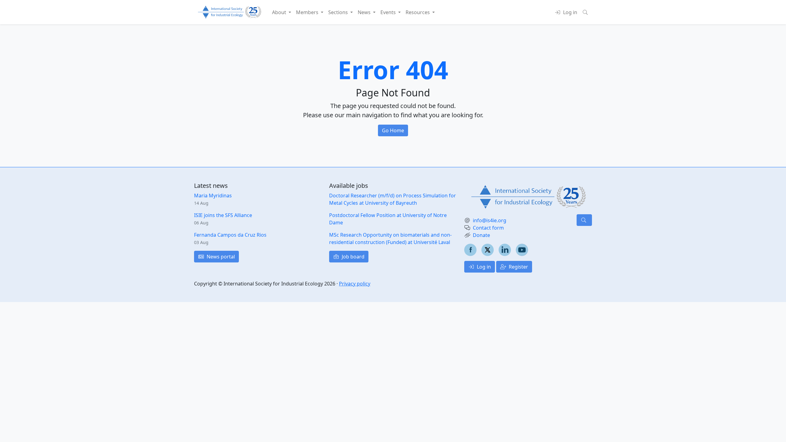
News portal (220, 256)
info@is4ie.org (489, 220)
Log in (483, 266)
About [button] (279, 12)
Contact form (488, 227)
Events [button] (388, 12)
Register (518, 266)
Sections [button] (338, 12)
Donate (481, 235)
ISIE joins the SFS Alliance (223, 215)
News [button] (365, 12)
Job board (352, 256)
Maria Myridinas (213, 195)
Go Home (393, 130)
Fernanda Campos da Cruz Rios (230, 234)
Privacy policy (354, 283)
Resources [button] (418, 12)
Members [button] (308, 12)
